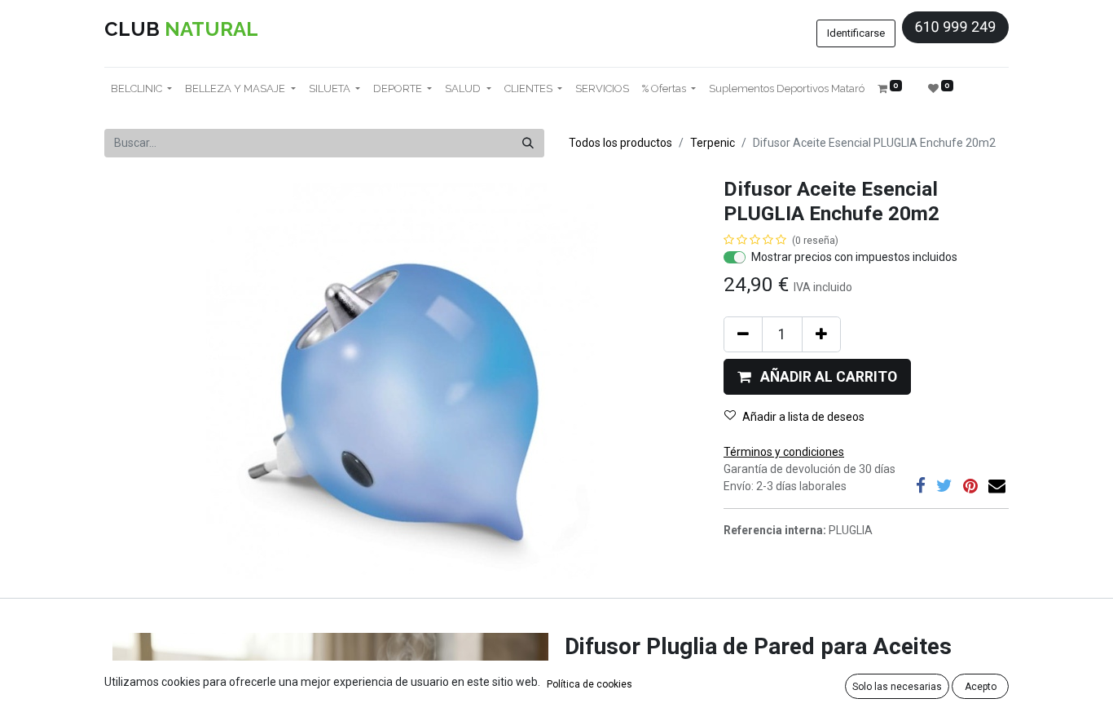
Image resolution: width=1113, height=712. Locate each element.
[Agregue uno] (821, 334)
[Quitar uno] (743, 334)
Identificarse (856, 33)
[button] (817, 377)
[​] (921, 485)
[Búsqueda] (528, 143)
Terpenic (712, 142)
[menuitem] (602, 89)
